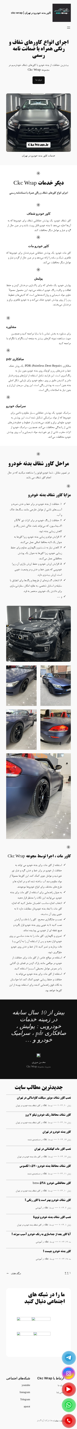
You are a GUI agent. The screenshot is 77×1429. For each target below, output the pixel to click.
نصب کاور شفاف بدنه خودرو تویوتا (52, 1217)
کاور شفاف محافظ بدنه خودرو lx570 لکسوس (45, 1166)
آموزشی (38, 1208)
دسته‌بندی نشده (34, 1140)
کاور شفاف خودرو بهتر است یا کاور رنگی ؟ (48, 1200)
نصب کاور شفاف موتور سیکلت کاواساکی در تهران (44, 1098)
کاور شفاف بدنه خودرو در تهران (28, 1105)
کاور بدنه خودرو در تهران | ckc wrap (31, 12)
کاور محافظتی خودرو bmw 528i (52, 1183)
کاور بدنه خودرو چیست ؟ (57, 1251)
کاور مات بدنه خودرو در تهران (28, 1157)
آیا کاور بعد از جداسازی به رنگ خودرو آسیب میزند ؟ (41, 1234)
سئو (56, 1420)
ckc (45, 1105)
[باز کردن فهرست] (68, 27)
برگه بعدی (13, 1273)
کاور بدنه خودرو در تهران (56, 1132)
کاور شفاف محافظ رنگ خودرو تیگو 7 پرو (48, 1115)
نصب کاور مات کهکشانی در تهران (52, 1149)
